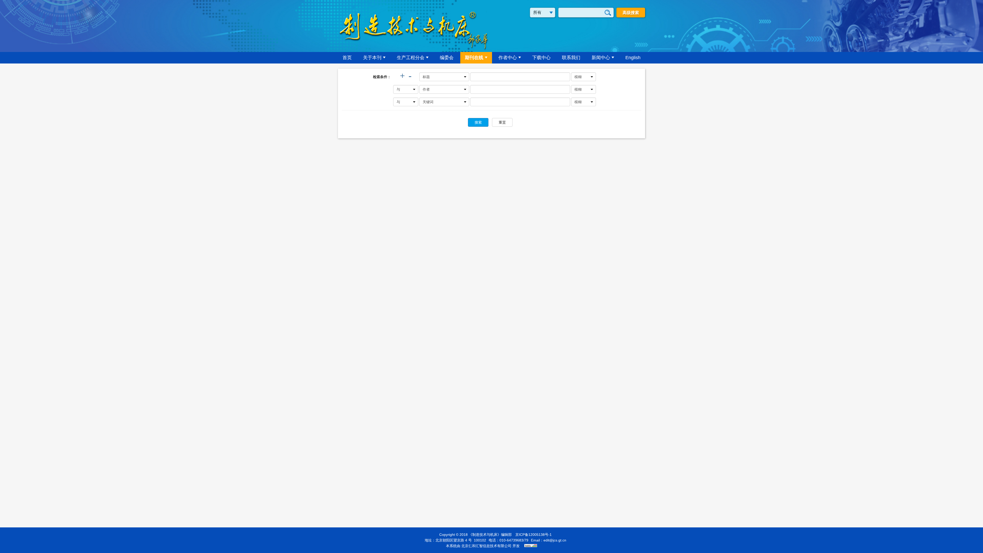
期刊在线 (474, 57)
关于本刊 (372, 57)
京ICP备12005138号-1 (533, 535)
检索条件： (382, 77)
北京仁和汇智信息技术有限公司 (486, 546)
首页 (347, 57)
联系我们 (571, 57)
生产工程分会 (410, 57)
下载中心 (541, 57)
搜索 (478, 122)
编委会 (447, 57)
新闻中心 (601, 57)
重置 (502, 122)
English (632, 57)
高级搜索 (631, 12)
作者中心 (507, 57)
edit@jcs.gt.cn (554, 540)
